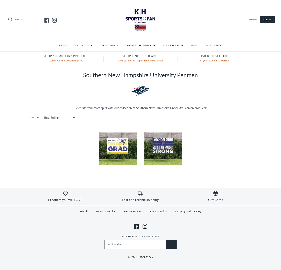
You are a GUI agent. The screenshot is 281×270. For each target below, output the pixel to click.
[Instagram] (54, 20)
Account (252, 19)
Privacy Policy (158, 211)
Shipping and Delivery (188, 211)
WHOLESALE (214, 45)
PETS (194, 45)
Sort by (34, 117)
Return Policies (133, 211)
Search (84, 211)
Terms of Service (106, 211)
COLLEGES (83, 45)
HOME (63, 45)
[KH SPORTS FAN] (140, 6)
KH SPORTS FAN (144, 257)
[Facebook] (46, 20)
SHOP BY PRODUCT (141, 45)
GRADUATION (109, 45)
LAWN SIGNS (173, 45)
